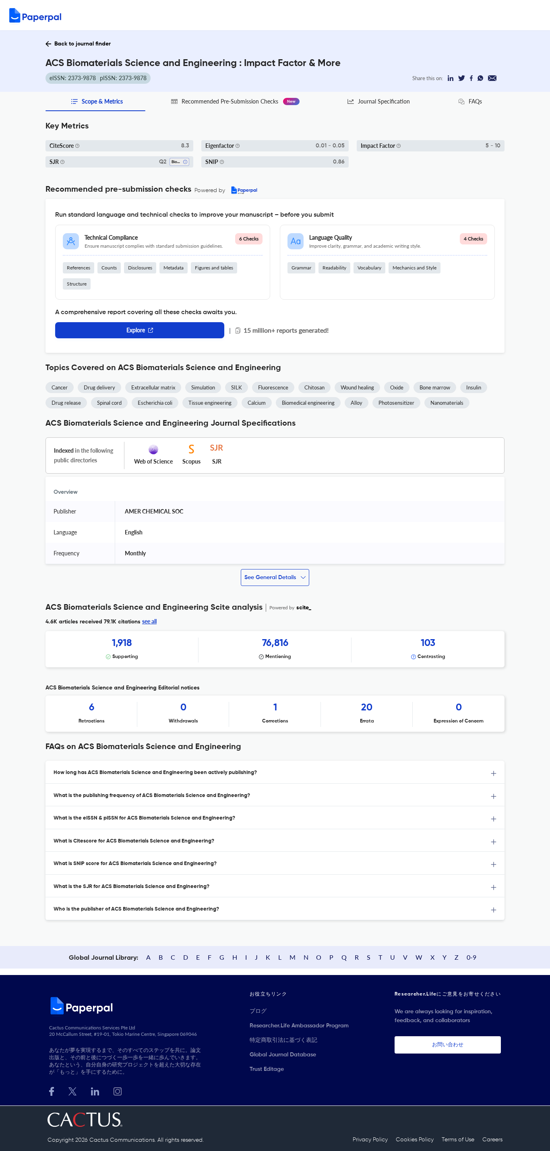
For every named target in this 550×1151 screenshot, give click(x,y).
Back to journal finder (82, 44)
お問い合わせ (447, 1044)
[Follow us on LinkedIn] (95, 1090)
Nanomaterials (446, 403)
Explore (135, 330)
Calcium (257, 403)
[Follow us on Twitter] (72, 1090)
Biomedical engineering (308, 403)
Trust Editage (267, 1069)
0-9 (471, 957)
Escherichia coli (155, 403)
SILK (236, 387)
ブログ (258, 1011)
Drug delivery (99, 387)
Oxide (396, 387)
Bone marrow (435, 387)
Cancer (60, 387)
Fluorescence (273, 387)
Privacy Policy (370, 1140)
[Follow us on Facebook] (51, 1090)
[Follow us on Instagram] (118, 1090)
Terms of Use (458, 1140)
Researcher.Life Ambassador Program (299, 1026)
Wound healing (357, 387)
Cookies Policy (415, 1140)
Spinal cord (109, 403)
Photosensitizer (396, 403)
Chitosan (314, 387)
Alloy (356, 403)
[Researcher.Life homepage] (126, 1005)
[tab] (275, 772)
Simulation (203, 387)
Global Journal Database (283, 1055)
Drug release (66, 403)
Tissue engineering (210, 403)
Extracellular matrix (153, 387)
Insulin (473, 387)
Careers (492, 1140)
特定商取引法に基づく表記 (283, 1040)
